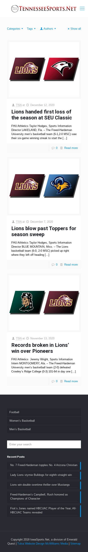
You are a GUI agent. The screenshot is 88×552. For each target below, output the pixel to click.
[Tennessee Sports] (44, 8)
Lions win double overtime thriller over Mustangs (40, 484)
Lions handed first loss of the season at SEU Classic (41, 115)
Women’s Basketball (22, 420)
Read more (71, 148)
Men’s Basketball (20, 429)
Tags (30, 28)
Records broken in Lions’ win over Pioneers (40, 348)
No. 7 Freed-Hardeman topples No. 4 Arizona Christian (43, 465)
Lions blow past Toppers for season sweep (43, 231)
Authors (48, 28)
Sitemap (75, 543)
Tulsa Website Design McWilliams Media (43, 543)
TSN (19, 105)
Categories (13, 28)
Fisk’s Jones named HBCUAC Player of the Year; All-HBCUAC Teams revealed (43, 510)
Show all (75, 28)
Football (14, 412)
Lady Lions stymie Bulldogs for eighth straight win (41, 474)
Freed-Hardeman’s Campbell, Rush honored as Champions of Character (39, 496)
